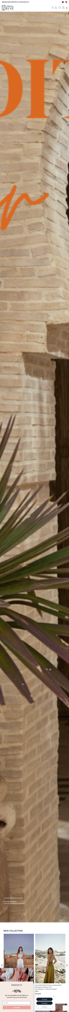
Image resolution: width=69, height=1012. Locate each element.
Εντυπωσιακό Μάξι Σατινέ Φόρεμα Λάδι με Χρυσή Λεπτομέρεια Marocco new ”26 (50, 987)
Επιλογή (38, 993)
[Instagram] (66, 2)
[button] (2, 965)
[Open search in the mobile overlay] (53, 7)
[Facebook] (63, 2)
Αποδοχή (44, 999)
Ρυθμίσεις (44, 1007)
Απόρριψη (44, 1003)
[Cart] (63, 7)
